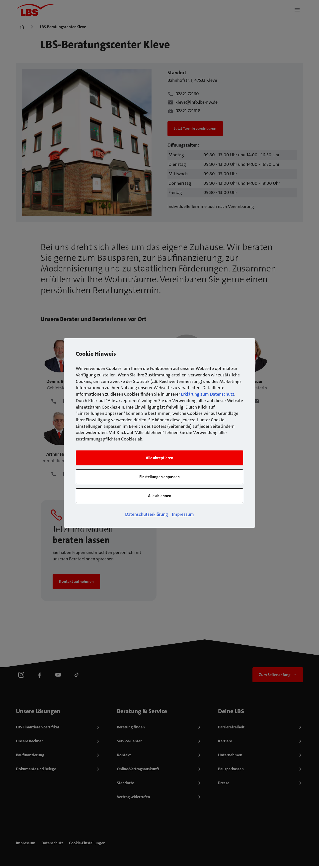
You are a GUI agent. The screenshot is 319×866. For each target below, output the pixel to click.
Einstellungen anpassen (159, 476)
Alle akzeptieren (159, 457)
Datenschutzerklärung (146, 514)
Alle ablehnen (159, 495)
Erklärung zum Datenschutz (207, 394)
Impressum (183, 514)
